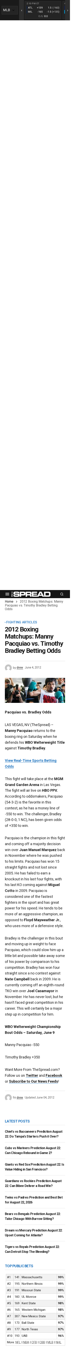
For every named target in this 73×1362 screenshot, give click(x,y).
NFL (18, 1342)
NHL (58, 1342)
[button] (7, 594)
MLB (50, 1342)
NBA (26, 1342)
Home (9, 601)
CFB (34, 1342)
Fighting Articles (21, 622)
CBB (42, 1342)
